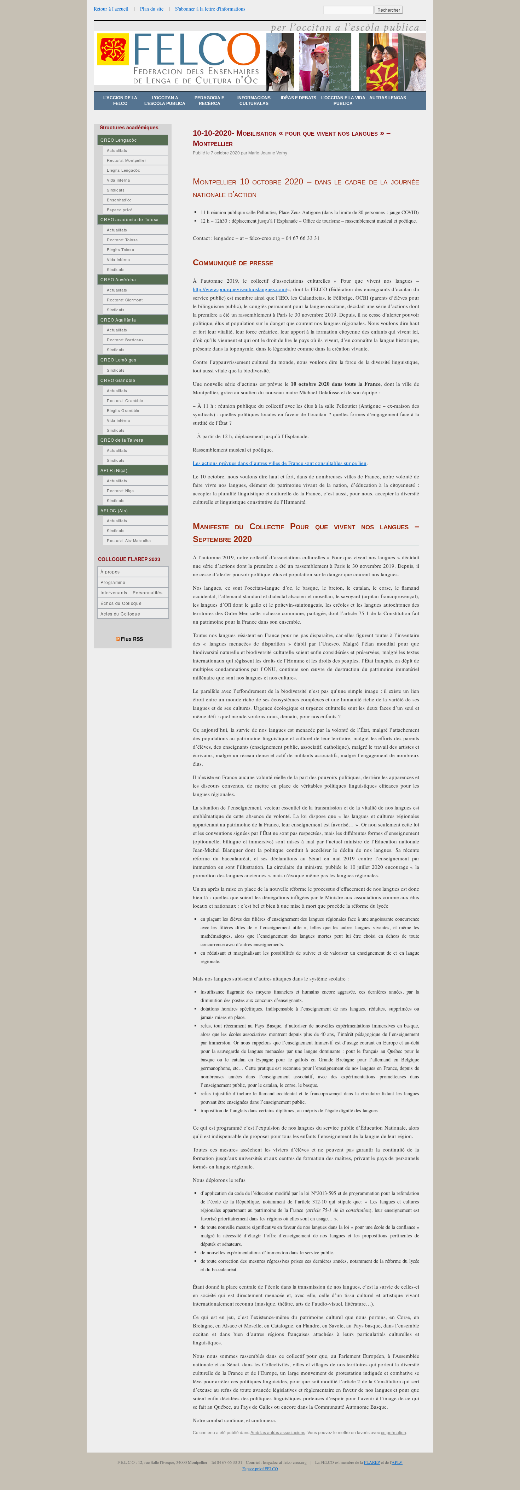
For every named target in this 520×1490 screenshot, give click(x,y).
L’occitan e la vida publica (343, 100)
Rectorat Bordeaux (125, 339)
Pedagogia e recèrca (209, 100)
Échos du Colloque (120, 603)
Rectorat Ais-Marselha (129, 540)
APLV (397, 1462)
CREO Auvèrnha (118, 279)
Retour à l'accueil (111, 8)
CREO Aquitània (118, 320)
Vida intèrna (118, 180)
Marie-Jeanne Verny (267, 152)
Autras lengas (387, 97)
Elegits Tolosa (120, 249)
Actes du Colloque (120, 614)
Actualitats (117, 150)
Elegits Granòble (123, 410)
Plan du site (151, 8)
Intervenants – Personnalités (131, 592)
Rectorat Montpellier (126, 160)
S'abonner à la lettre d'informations (210, 8)
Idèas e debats (298, 97)
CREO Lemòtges (118, 360)
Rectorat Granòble (125, 400)
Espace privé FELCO (260, 1468)
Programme (112, 582)
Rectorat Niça (120, 490)
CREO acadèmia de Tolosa (129, 219)
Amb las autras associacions (277, 1432)
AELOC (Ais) (114, 510)
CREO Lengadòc (118, 140)
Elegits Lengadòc (123, 170)
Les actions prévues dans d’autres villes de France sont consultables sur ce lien (279, 462)
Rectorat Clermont (125, 299)
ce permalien (393, 1432)
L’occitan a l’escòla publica (164, 100)
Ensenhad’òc (119, 199)
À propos (110, 572)
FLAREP (372, 1462)
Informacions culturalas (254, 100)
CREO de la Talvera (121, 440)
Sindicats (116, 190)
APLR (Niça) (113, 470)
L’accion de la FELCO (120, 100)
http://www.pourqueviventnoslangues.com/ (240, 289)
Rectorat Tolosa (122, 239)
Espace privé (120, 209)
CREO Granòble (117, 380)
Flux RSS (132, 638)
